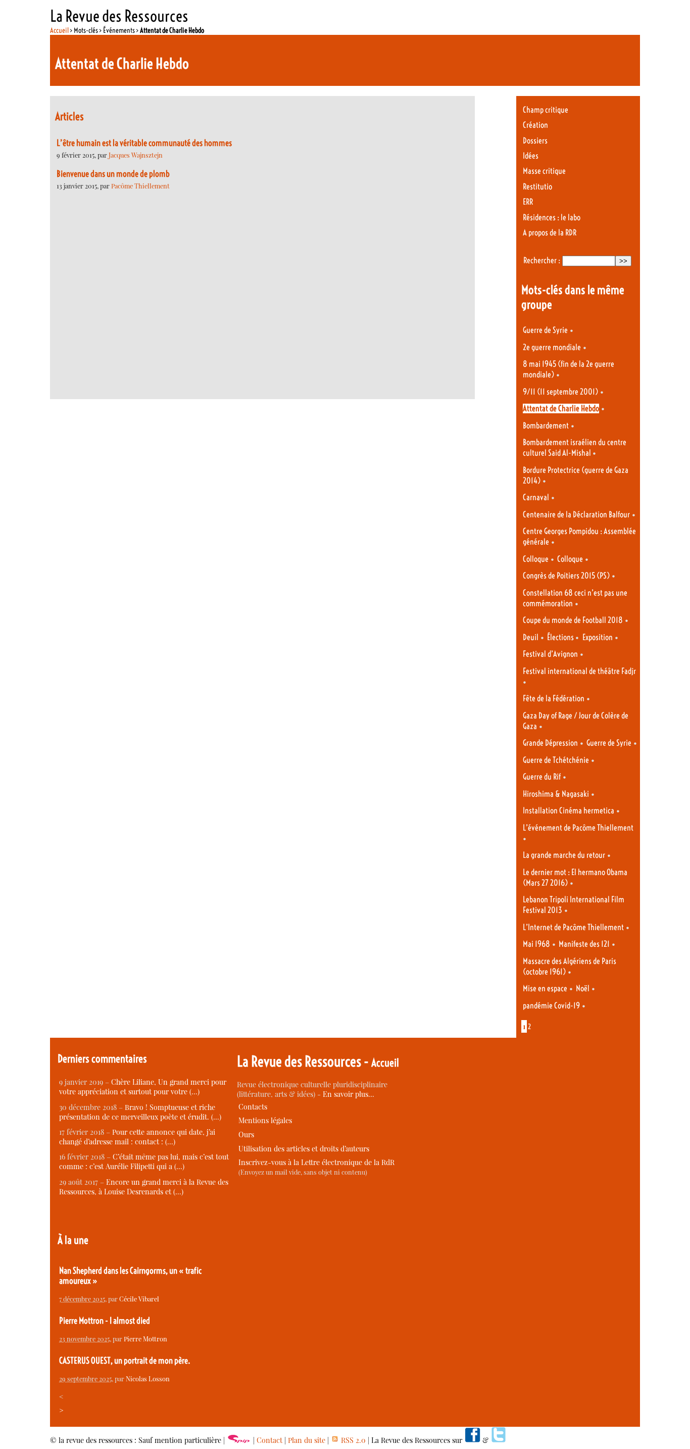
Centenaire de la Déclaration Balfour (576, 514)
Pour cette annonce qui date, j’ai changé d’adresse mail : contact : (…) (137, 1136)
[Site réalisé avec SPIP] (239, 1440)
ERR (528, 202)
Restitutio (537, 186)
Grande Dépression (550, 743)
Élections (561, 637)
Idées (530, 156)
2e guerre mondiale (552, 347)
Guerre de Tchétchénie (556, 760)
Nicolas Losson (148, 1378)
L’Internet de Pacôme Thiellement (573, 927)
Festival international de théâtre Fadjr (579, 671)
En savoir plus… (348, 1094)
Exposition (597, 637)
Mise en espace (545, 988)
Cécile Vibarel (139, 1298)
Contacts (252, 1107)
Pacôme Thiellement (140, 185)
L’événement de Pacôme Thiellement (578, 828)
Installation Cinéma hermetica (568, 810)
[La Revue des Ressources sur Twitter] (498, 1440)
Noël (582, 988)
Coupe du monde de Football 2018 (573, 620)
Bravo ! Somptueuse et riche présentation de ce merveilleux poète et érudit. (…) (140, 1112)
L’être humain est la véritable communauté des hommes (144, 143)
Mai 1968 (536, 944)
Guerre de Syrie (545, 330)
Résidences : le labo (551, 217)
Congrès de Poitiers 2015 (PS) (566, 576)
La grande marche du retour (564, 855)
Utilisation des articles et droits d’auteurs (303, 1148)
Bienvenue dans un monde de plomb (113, 174)
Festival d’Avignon (550, 654)
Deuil (530, 637)
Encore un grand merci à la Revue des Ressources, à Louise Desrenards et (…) (143, 1186)
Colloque (536, 559)
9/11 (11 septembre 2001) (560, 392)
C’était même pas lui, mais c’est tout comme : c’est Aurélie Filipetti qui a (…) (144, 1161)
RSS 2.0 (352, 1440)
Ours (246, 1134)
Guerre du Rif (542, 777)
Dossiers (535, 141)
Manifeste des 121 (584, 944)
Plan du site (306, 1440)
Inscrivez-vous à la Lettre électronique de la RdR (316, 1162)
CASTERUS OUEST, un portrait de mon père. (124, 1361)
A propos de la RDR (549, 232)
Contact (269, 1440)
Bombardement (546, 425)
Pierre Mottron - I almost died (104, 1321)
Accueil (59, 30)
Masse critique (544, 171)
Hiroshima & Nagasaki (556, 794)
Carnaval (536, 497)
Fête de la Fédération (553, 698)
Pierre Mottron (145, 1338)
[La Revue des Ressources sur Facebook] (472, 1440)
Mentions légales (265, 1120)
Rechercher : (541, 260)
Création (535, 125)
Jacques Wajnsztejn (136, 155)
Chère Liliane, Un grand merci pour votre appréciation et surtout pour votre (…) (142, 1086)
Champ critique (545, 110)
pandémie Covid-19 (551, 1005)
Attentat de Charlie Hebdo (561, 408)
